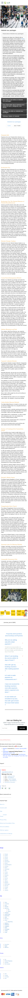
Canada (6, 975)
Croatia (6, 872)
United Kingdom (8, 864)
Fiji (5, 959)
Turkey (6, 888)
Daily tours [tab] (17, 125)
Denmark (6, 860)
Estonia (6, 878)
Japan (6, 902)
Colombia (7, 976)
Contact (5, 814)
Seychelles (7, 944)
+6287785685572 (13, 780)
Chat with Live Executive (10, 782)
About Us (2, 804)
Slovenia (6, 885)
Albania (6, 881)
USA (6, 973)
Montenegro (7, 884)
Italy (6, 870)
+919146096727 (10, 777)
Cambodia (7, 903)
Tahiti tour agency (4, 830)
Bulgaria (6, 882)
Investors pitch (3, 807)
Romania (6, 875)
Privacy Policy (3, 819)
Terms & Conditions (4, 826)
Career (1, 816)
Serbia (6, 876)
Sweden (6, 855)
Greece (6, 879)
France (6, 867)
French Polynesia (8, 961)
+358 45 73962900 (12, 779)
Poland (6, 863)
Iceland (6, 858)
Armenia (6, 890)
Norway (6, 857)
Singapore (7, 926)
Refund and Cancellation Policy (7, 823)
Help (1, 811)
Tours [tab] (9, 125)
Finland (22, 38)
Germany (6, 866)
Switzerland (7, 861)
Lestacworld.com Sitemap (6, 833)
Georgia (6, 887)
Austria (6, 873)
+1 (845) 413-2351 (11, 776)
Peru (5, 978)
